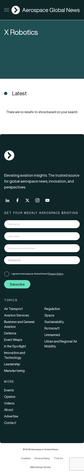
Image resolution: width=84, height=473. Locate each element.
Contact (10, 422)
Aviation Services (16, 315)
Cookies (25, 458)
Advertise (11, 416)
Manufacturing (14, 370)
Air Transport (13, 309)
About (8, 409)
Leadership (12, 364)
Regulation (52, 309)
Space (49, 315)
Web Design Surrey (40, 467)
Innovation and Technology (14, 355)
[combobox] (42, 260)
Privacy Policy (55, 273)
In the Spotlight (15, 346)
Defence (10, 333)
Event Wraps (13, 339)
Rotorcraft (52, 328)
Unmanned (52, 335)
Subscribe (17, 284)
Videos (9, 403)
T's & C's (58, 458)
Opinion (9, 396)
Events (9, 390)
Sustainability (54, 322)
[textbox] (38, 260)
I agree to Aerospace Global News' (37, 273)
